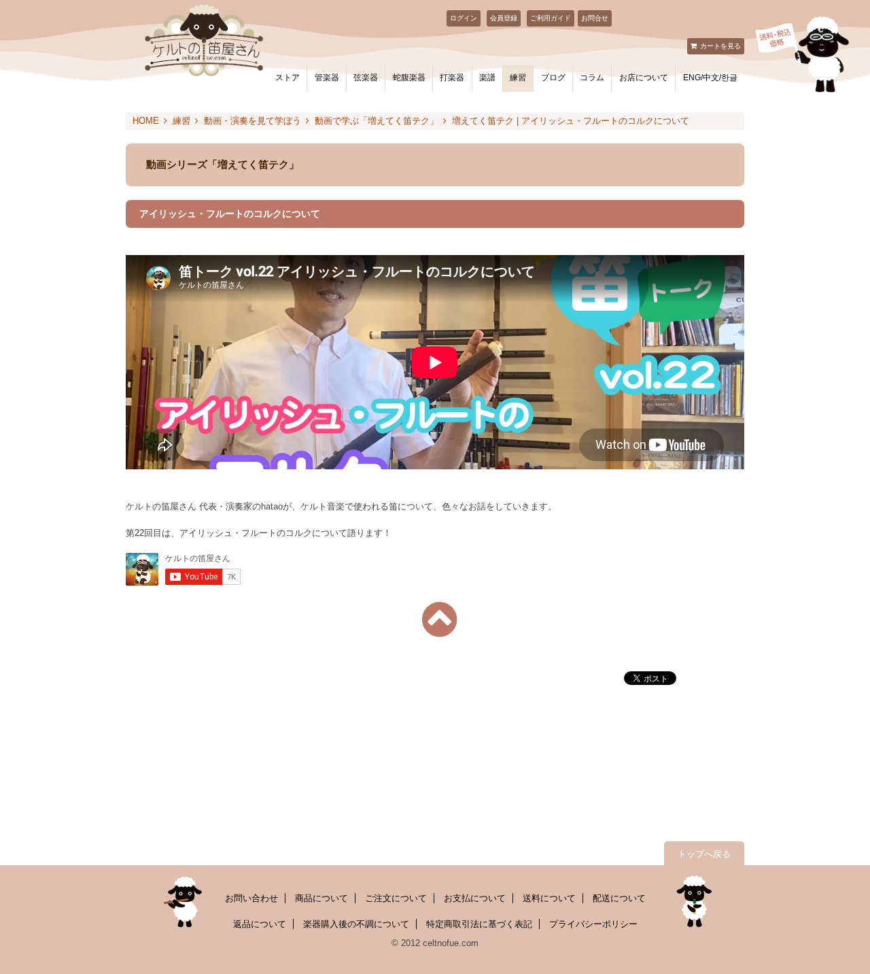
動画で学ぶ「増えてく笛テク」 (376, 121)
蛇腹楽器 (409, 77)
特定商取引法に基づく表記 (479, 924)
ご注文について (396, 898)
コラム (592, 77)
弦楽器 (365, 77)
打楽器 (452, 77)
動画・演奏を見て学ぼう (252, 121)
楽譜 (487, 77)
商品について (321, 898)
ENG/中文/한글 (710, 77)
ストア (287, 77)
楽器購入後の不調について (356, 924)
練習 (518, 77)
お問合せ (594, 18)
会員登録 (503, 18)
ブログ (553, 77)
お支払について (475, 898)
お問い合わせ (251, 898)
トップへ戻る (704, 854)
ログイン (463, 18)
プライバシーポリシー (593, 924)
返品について (259, 924)
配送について (619, 898)
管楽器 (327, 77)
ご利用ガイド (550, 18)
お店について (643, 77)
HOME (146, 121)
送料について (549, 898)
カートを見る (720, 46)
